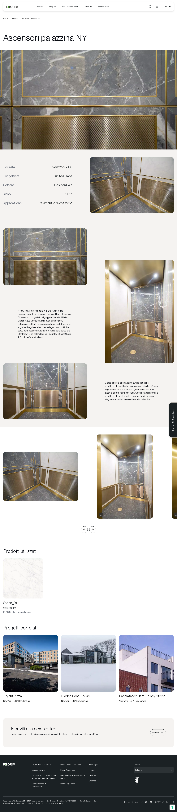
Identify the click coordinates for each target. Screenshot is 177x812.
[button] (84, 529)
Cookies (92, 775)
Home (5, 18)
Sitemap (92, 781)
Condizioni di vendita (41, 764)
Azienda (88, 7)
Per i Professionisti (70, 7)
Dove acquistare (67, 784)
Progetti (52, 7)
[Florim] (12, 6)
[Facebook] (146, 802)
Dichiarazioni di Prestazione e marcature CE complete (44, 776)
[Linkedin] (151, 802)
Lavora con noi (38, 770)
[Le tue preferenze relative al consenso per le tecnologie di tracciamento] (172, 807)
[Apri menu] (157, 6)
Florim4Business (67, 770)
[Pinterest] (136, 802)
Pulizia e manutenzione (70, 764)
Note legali (93, 764)
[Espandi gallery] (8, 497)
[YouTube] (141, 802)
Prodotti (39, 7)
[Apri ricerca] (150, 6)
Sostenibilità (103, 7)
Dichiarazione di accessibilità (39, 785)
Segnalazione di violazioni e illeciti (72, 776)
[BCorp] (137, 784)
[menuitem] (39, 7)
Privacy (92, 770)
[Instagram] (132, 802)
